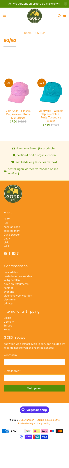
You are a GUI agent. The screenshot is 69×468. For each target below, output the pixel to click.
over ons (9, 291)
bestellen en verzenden (18, 276)
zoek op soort (12, 226)
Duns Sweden (12, 234)
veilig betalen (12, 280)
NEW (7, 219)
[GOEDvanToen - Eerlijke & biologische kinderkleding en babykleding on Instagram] (13, 254)
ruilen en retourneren (16, 283)
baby (7, 238)
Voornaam (10, 355)
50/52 (41, 33)
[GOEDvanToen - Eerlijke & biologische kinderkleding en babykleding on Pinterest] (18, 254)
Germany (9, 321)
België (7, 317)
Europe (8, 325)
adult (7, 246)
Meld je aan (35, 388)
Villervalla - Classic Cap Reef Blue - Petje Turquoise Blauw (50, 115)
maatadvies (11, 272)
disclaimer (10, 299)
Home (28, 33)
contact (8, 287)
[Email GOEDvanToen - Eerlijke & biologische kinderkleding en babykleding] (5, 254)
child (6, 242)
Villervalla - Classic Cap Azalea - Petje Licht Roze (18, 114)
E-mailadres (12, 371)
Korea (7, 329)
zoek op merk (12, 230)
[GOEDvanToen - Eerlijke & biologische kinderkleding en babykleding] (34, 15)
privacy (8, 303)
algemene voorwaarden (18, 295)
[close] (65, 4)
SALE (7, 222)
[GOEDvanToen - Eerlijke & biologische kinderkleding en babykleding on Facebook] (9, 254)
